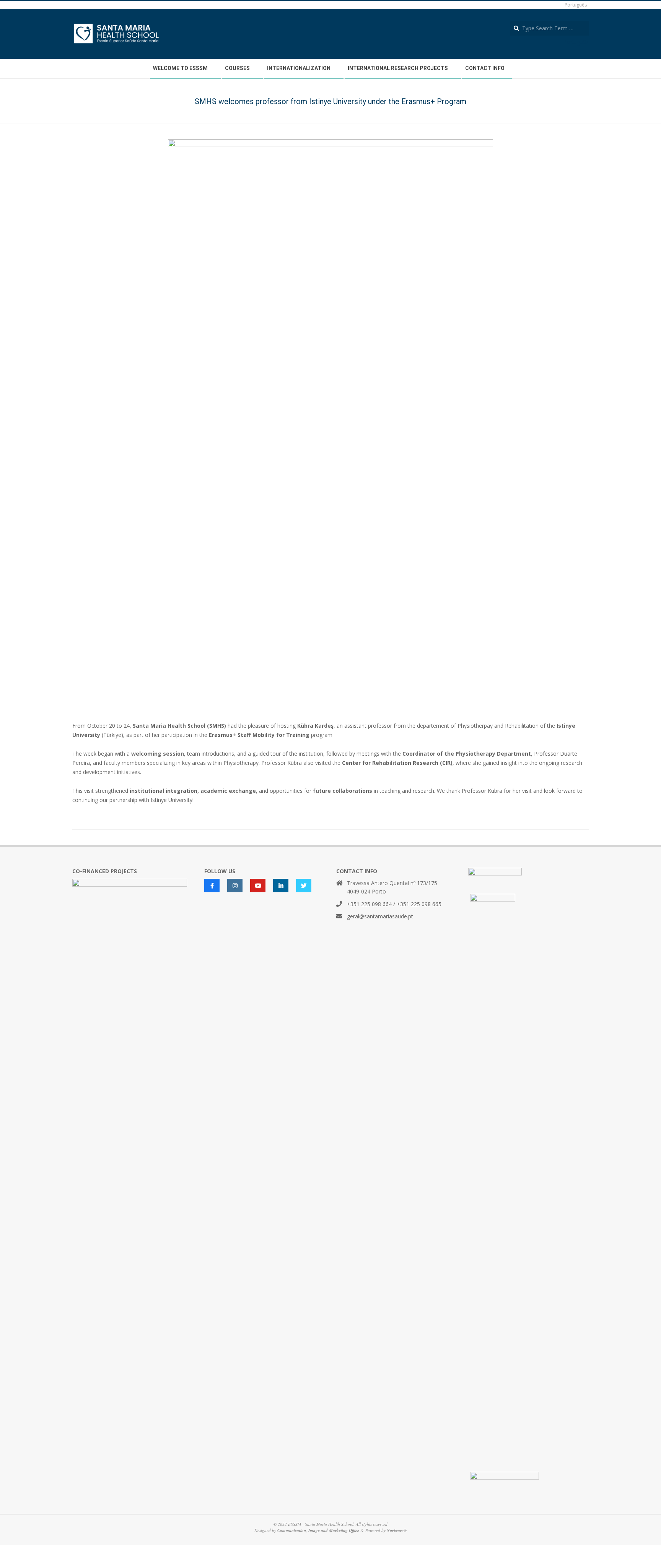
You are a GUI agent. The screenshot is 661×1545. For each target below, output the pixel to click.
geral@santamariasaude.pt (380, 916)
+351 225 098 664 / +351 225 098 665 (394, 904)
